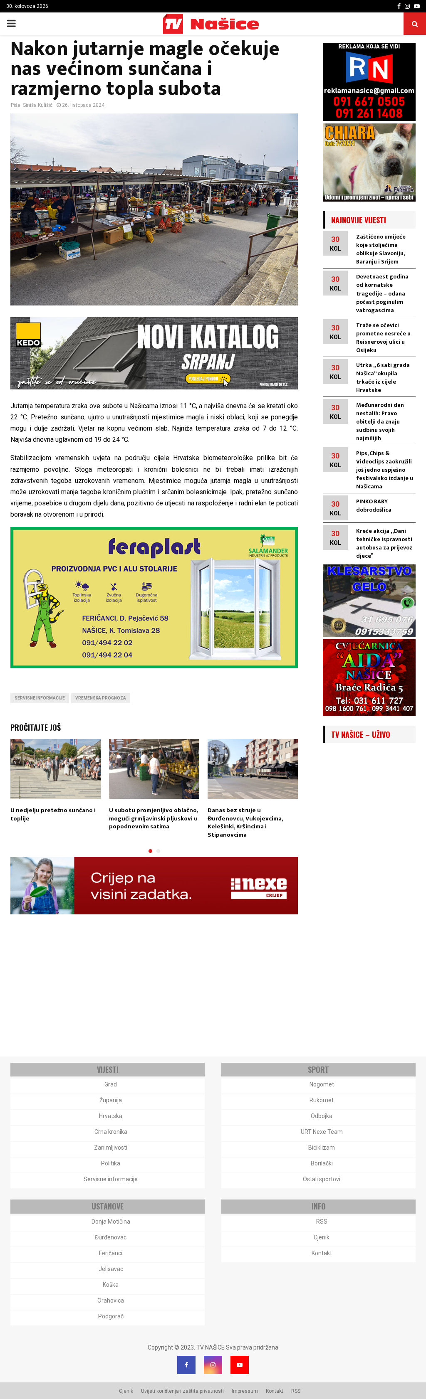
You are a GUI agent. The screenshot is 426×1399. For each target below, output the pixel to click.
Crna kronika (110, 1131)
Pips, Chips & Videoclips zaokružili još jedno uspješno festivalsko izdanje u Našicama (384, 469)
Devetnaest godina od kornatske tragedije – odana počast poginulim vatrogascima (382, 293)
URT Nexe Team (322, 1131)
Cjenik (321, 1237)
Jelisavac (111, 1269)
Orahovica (110, 1300)
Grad (110, 1084)
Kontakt (322, 1253)
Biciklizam (321, 1147)
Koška (111, 1284)
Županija (110, 1100)
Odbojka (321, 1116)
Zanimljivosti (110, 1147)
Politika (110, 1163)
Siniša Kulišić (37, 105)
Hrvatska (110, 1116)
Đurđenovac (110, 1237)
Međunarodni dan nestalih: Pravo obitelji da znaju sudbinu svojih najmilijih (380, 421)
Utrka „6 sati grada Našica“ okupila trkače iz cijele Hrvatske (383, 377)
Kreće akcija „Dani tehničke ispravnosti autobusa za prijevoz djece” (384, 543)
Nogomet (322, 1084)
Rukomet (322, 1100)
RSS (321, 1221)
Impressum (245, 1391)
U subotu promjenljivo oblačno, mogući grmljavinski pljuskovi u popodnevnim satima (153, 818)
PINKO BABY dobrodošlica (373, 506)
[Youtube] (239, 1365)
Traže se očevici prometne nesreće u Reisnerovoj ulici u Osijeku (383, 337)
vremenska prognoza (100, 698)
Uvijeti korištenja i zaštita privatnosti (182, 1391)
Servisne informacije (40, 698)
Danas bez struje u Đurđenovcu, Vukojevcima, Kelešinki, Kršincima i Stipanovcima (245, 822)
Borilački (322, 1163)
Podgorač (111, 1316)
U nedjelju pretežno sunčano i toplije (53, 814)
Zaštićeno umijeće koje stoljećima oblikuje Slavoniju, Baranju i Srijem (381, 249)
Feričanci (110, 1253)
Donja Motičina (111, 1221)
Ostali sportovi (321, 1179)
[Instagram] (213, 1365)
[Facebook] (186, 1365)
